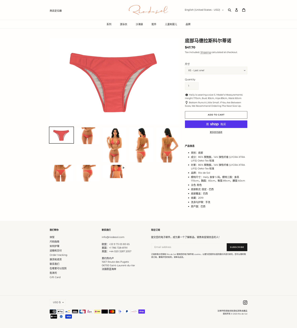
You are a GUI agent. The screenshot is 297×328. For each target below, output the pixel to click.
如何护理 (54, 246)
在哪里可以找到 (58, 268)
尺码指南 (54, 241)
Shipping (205, 52)
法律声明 (221, 311)
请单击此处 (178, 257)
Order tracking (58, 254)
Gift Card (55, 277)
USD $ (57, 302)
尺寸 (187, 64)
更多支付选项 (216, 132)
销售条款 (229, 311)
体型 (52, 237)
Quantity (190, 79)
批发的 (53, 272)
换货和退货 (56, 259)
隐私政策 (237, 311)
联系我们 (54, 263)
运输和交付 (56, 250)
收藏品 (244, 311)
